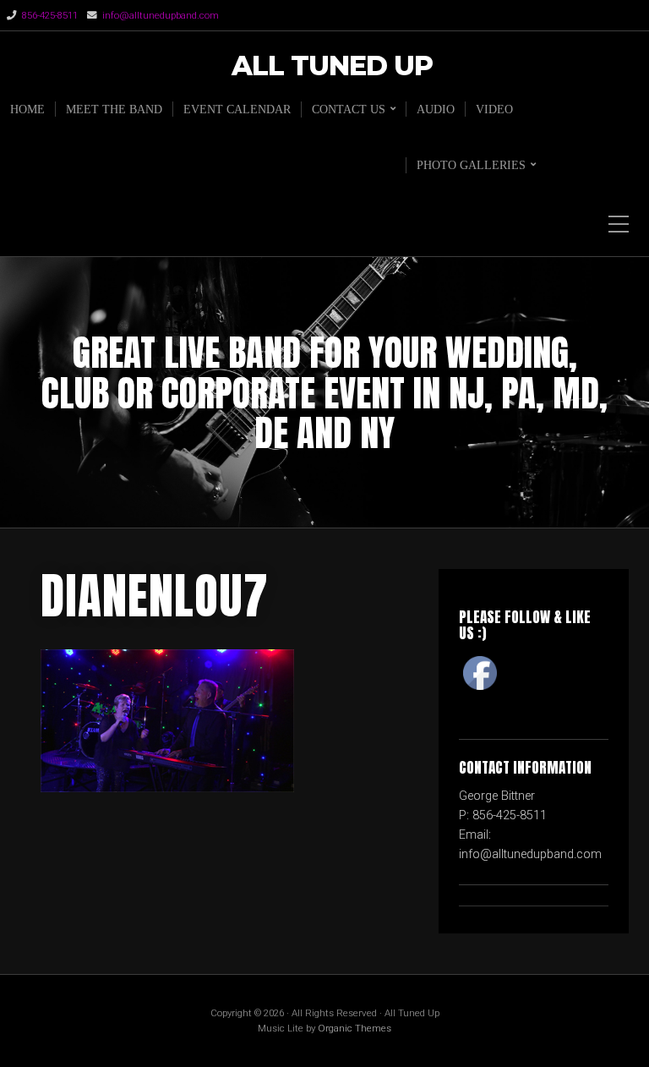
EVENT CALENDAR (237, 109)
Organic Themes (354, 1028)
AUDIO (436, 109)
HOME (27, 109)
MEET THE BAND (114, 109)
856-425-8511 (50, 15)
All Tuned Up (332, 66)
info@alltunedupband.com (160, 15)
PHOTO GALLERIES (471, 165)
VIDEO (494, 109)
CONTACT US (348, 109)
